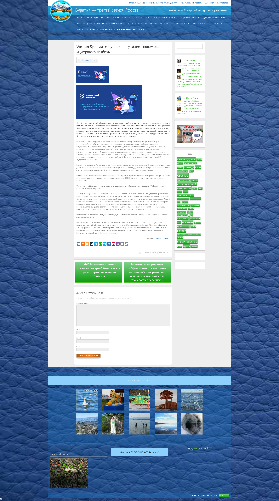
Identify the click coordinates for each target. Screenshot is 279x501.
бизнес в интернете (183, 180)
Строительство (176, 18)
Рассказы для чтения (102, 24)
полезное (187, 222)
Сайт (78, 346)
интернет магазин (183, 205)
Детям (89, 24)
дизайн (185, 192)
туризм (186, 246)
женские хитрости (185, 195)
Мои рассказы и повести (191, 3)
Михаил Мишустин (190, 163)
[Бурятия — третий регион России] (61, 11)
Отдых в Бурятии (160, 18)
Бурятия (180, 163)
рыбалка (180, 237)
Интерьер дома (183, 24)
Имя (78, 329)
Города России (216, 24)
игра (178, 202)
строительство (187, 242)
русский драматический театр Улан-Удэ (189, 234)
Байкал (199, 160)
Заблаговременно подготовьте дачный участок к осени (189, 111)
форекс (194, 246)
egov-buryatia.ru (163, 238)
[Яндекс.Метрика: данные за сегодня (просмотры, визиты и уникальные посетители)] (8, 499)
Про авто (164, 24)
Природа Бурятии (171, 3)
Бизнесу (172, 24)
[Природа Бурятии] (69, 473)
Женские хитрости (192, 18)
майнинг (191, 209)
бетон (191, 171)
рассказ (193, 227)
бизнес (182, 175)
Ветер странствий (136, 18)
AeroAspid (163, 252)
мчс (191, 215)
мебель (189, 212)
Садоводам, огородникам (213, 18)
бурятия (195, 180)
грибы (194, 188)
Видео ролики (141, 24)
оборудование (195, 218)
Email (78, 338)
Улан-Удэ (141, 3)
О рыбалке (81, 24)
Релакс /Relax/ (209, 3)
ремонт (149, 18)
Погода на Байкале (154, 3)
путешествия (183, 226)
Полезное (100, 18)
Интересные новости (86, 18)
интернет (185, 202)
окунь (179, 223)
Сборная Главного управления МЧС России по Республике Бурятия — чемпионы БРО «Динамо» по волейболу (189, 102)
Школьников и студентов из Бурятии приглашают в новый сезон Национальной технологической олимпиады (189, 64)
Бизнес (109, 18)
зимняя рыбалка (195, 199)
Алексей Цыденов (186, 159)
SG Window (223, 495)
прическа (198, 223)
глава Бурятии (184, 188)
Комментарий (83, 303)
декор (200, 188)
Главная (132, 3)
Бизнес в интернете (200, 24)
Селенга (180, 168)
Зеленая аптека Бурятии (133, 29)
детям (179, 192)
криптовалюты (182, 209)
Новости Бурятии (84, 29)
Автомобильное (120, 18)
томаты (179, 246)
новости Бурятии (182, 218)
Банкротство (222, 3)
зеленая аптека (182, 199)
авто (198, 167)
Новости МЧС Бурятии (102, 29)
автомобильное (182, 171)
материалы (181, 212)
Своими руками (119, 24)
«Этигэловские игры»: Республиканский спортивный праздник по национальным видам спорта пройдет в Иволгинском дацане (189, 81)
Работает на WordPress (202, 495)
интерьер (195, 205)
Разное (131, 24)
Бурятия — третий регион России (107, 10)
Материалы (153, 24)
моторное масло (182, 215)
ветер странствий (186, 184)
